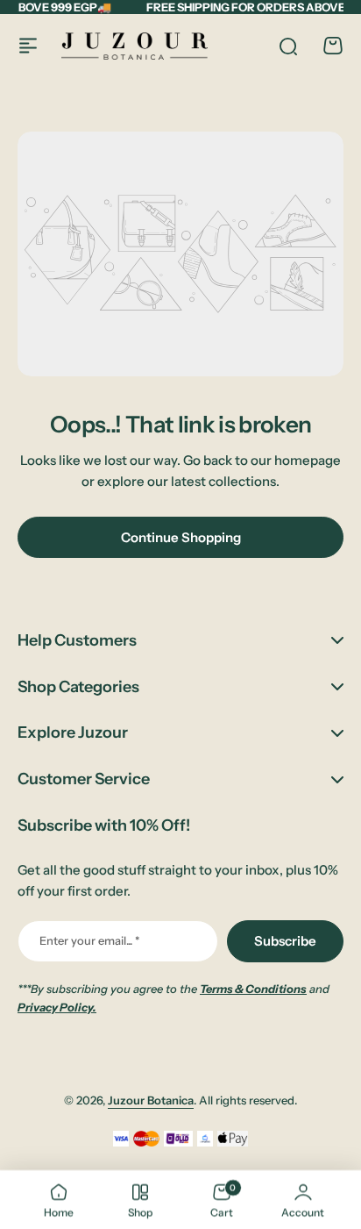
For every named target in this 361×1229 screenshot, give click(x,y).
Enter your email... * (89, 940)
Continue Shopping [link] (181, 537)
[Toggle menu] (28, 45)
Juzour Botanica (151, 1100)
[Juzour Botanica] (134, 46)
